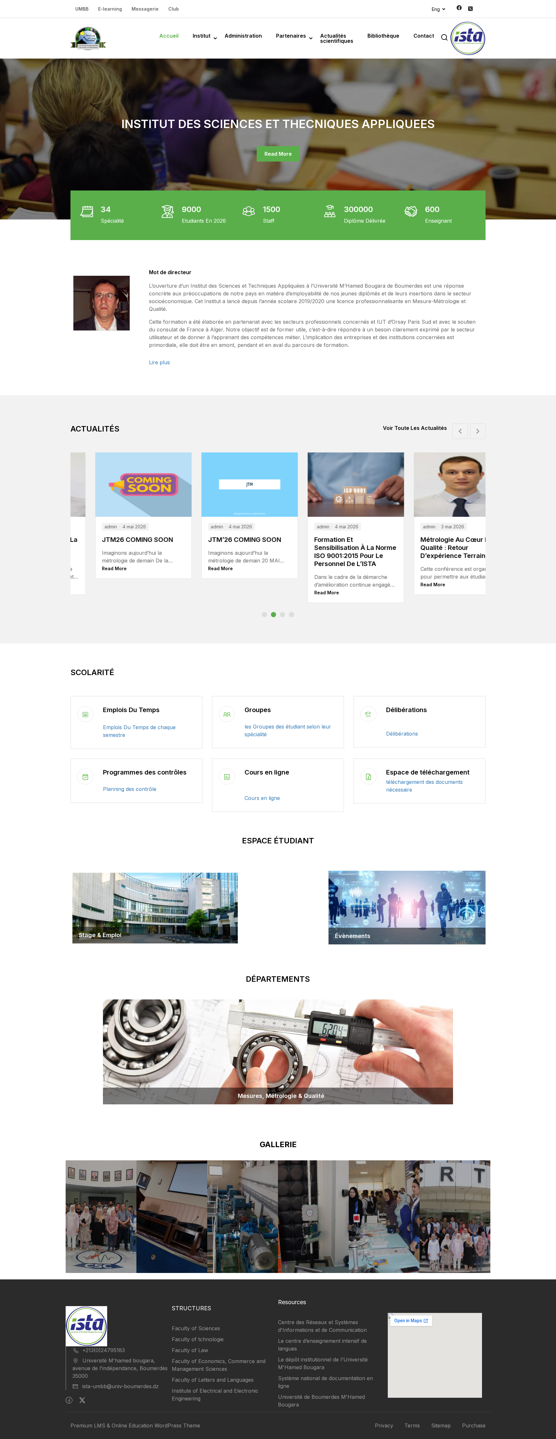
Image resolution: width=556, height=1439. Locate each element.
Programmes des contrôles (145, 772)
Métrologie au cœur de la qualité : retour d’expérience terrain (330, 548)
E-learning (110, 9)
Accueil (169, 35)
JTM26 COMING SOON (432, 539)
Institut (201, 35)
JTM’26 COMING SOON (113, 539)
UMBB (81, 9)
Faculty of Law (190, 1350)
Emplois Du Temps (131, 710)
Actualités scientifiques (336, 38)
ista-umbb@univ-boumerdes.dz (120, 1386)
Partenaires (291, 35)
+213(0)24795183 (103, 1350)
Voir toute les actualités (415, 428)
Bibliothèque (383, 35)
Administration (243, 35)
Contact (423, 35)
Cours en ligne (267, 772)
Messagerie (145, 9)
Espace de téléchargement (427, 772)
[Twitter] (82, 1400)
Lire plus (159, 362)
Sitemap (441, 1425)
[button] (264, 614)
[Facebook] (69, 1400)
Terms (412, 1425)
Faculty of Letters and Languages (213, 1380)
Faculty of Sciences (196, 1328)
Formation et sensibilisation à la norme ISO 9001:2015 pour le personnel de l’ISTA (224, 552)
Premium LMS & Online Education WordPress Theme (135, 1425)
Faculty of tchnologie (198, 1339)
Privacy (384, 1425)
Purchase (474, 1425)
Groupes (258, 710)
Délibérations (406, 710)
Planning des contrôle (129, 789)
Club (173, 9)
